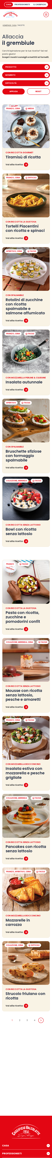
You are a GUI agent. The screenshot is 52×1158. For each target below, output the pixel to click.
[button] (46, 14)
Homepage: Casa (9, 25)
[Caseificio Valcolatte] (10, 14)
